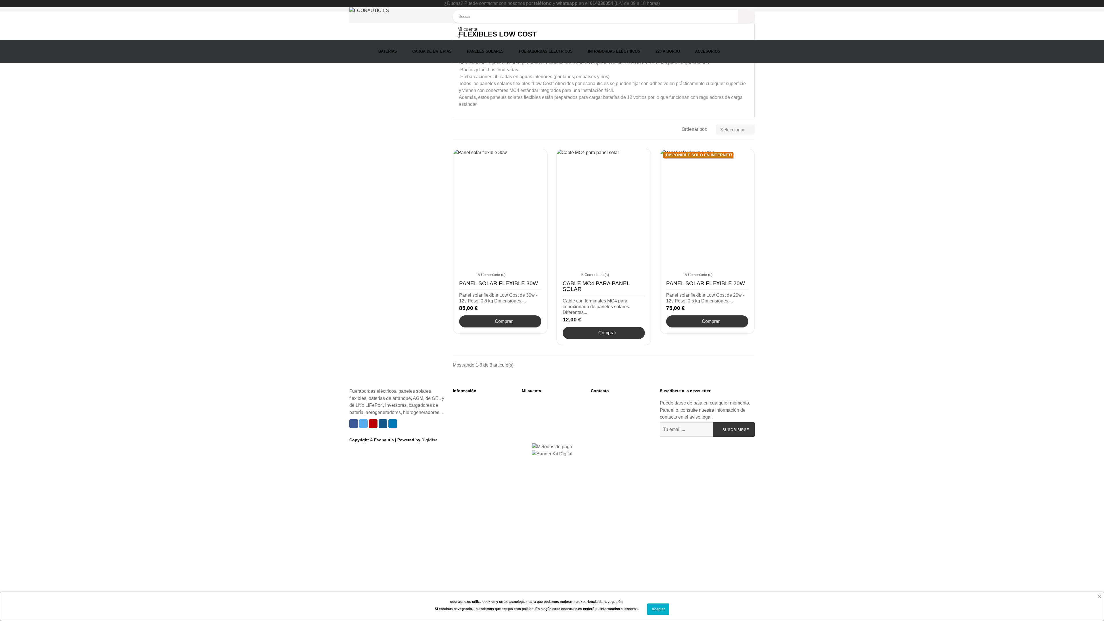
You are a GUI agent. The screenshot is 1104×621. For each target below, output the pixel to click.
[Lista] (465, 129)
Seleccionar (736, 129)
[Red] (456, 129)
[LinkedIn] (392, 423)
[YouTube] (373, 423)
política (528, 609)
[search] (746, 16)
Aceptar (658, 609)
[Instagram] (383, 423)
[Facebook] (353, 423)
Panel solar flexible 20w (705, 283)
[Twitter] (363, 423)
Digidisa (429, 440)
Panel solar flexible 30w (498, 283)
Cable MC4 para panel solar (596, 286)
